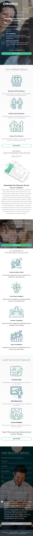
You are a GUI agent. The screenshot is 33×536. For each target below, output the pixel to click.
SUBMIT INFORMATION (16, 523)
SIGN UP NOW (16, 53)
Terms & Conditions (14, 532)
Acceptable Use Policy (25, 532)
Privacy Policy (14, 505)
